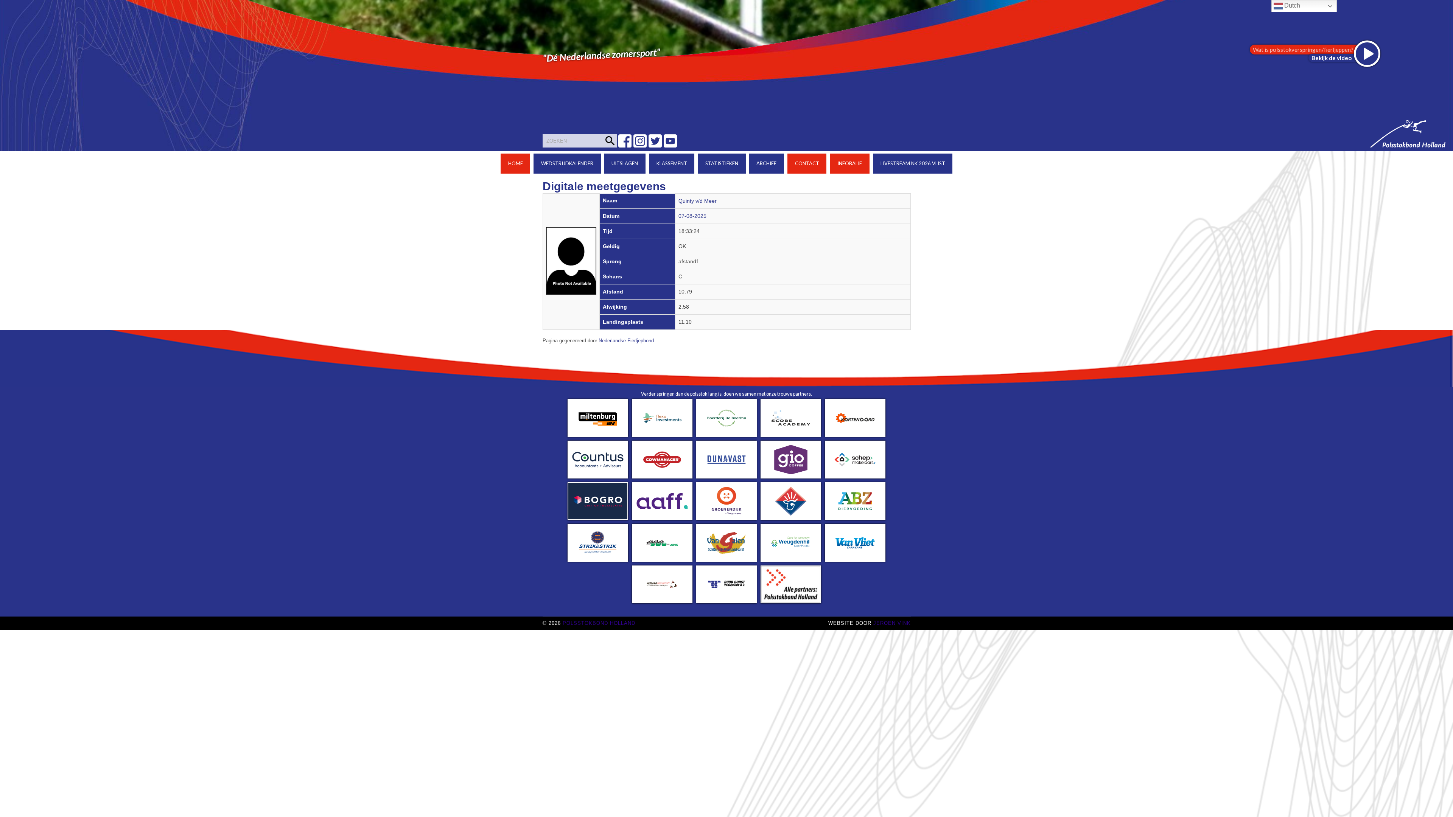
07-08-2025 (692, 216)
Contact (807, 163)
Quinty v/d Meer (697, 201)
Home (515, 163)
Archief (766, 163)
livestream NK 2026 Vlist (913, 163)
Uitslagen (624, 163)
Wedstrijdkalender (567, 163)
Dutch (1291, 5)
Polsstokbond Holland (599, 623)
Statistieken (721, 163)
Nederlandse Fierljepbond (626, 340)
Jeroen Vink (892, 623)
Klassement (671, 163)
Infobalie (849, 163)
